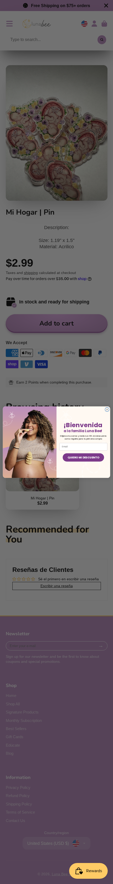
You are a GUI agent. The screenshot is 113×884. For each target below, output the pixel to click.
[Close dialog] (107, 409)
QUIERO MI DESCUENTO (83, 457)
